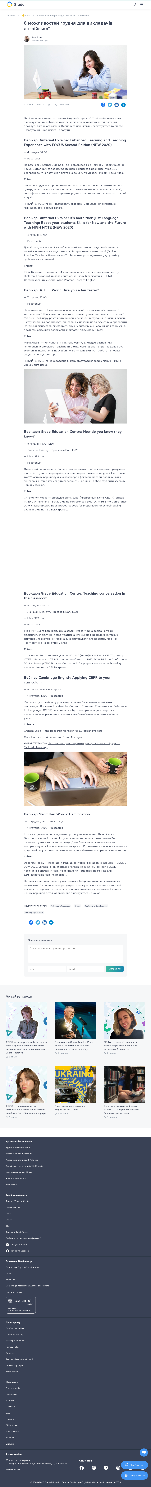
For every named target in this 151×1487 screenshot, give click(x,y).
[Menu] (142, 4)
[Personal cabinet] (135, 4)
